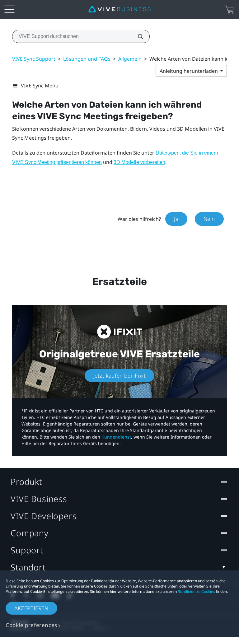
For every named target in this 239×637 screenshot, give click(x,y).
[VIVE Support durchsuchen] (137, 36)
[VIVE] (119, 9)
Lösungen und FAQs (86, 58)
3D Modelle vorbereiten (139, 162)
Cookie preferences (31, 625)
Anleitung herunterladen (189, 70)
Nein (209, 218)
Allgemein (130, 58)
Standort (28, 567)
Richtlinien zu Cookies (196, 591)
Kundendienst (116, 437)
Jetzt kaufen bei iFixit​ (119, 375)
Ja (176, 218)
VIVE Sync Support (33, 58)
